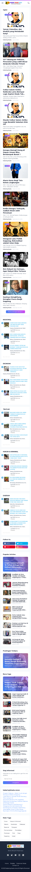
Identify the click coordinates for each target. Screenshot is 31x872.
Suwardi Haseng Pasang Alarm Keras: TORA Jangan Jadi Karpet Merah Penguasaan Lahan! (18, 324)
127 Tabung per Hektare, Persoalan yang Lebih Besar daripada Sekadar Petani (15, 62)
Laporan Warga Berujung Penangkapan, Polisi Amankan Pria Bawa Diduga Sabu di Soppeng (19, 467)
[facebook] (7, 855)
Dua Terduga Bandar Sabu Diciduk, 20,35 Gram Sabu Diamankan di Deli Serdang (18, 479)
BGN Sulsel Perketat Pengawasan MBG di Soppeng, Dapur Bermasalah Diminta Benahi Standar (18, 712)
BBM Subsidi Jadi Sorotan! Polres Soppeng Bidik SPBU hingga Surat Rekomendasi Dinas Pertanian (18, 608)
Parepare (14, 827)
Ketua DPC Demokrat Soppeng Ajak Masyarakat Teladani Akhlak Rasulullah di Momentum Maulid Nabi (19, 347)
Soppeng (6, 836)
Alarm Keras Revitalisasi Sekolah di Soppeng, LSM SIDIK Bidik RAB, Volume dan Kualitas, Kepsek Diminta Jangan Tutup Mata (19, 600)
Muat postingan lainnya (14, 311)
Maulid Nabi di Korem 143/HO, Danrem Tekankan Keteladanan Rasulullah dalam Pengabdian (18, 414)
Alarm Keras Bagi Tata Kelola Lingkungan (13, 181)
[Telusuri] (28, 3)
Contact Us (15, 865)
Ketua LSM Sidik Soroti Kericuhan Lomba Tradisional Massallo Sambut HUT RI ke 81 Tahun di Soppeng (19, 720)
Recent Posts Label (6, 356)
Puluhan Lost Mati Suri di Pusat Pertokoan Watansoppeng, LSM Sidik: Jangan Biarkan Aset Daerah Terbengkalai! (20, 625)
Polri (13, 833)
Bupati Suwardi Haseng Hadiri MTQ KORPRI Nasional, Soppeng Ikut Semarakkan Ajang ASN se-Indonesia (18, 335)
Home (7, 863)
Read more (18, 330)
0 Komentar (13, 331)
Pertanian (7, 833)
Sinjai (19, 833)
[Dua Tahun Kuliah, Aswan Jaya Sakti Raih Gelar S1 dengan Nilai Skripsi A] (7, 633)
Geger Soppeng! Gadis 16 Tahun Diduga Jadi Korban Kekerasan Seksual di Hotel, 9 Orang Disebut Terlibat (19, 456)
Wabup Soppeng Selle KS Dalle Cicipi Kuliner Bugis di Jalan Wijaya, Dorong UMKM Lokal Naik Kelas (18, 392)
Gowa (5, 821)
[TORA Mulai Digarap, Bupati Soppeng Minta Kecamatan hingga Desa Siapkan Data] (7, 593)
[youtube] (15, 855)
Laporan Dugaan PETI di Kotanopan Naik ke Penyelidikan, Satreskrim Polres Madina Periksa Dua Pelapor (19, 523)
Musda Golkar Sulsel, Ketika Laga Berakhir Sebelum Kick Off (15, 122)
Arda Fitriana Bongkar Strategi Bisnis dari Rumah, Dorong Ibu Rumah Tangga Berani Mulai (19, 381)
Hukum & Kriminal (15, 821)
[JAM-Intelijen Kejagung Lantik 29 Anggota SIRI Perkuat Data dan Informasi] (7, 737)
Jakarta (6, 824)
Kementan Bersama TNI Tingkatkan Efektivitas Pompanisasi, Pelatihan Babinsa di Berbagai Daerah (15, 801)
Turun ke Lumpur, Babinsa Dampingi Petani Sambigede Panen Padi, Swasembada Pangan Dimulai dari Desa (18, 425)
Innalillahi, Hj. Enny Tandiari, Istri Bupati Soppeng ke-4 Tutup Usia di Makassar (19, 576)
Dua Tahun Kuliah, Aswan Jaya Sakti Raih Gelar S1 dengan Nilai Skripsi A (19, 633)
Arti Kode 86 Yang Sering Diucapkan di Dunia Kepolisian (18, 641)
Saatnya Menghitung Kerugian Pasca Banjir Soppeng (12, 299)
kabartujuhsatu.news (12, 868)
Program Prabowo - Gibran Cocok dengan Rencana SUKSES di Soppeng (15, 794)
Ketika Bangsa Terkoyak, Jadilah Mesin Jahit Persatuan (14, 211)
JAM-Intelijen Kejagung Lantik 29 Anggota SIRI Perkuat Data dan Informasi (19, 736)
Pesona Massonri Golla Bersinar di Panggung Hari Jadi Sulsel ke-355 (12, 805)
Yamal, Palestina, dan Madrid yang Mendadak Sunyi (13, 31)
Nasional (6, 827)
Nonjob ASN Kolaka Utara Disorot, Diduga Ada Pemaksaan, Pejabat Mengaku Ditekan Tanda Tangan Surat (19, 500)
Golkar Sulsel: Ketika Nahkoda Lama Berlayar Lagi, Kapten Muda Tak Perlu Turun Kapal (13, 92)
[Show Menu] (2, 3)
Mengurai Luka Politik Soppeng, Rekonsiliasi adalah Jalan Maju (12, 241)
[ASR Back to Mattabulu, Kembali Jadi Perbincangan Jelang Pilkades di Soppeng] (7, 753)
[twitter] (11, 855)
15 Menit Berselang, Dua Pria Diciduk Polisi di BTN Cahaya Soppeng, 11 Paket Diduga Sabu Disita (20, 703)
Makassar (22, 824)
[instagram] (19, 855)
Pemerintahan (8, 830)
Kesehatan (14, 824)
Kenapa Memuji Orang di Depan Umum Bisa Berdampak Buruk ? (14, 152)
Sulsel (13, 836)
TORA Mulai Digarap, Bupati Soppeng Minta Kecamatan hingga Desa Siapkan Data (20, 592)
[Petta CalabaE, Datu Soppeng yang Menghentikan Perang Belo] (7, 617)
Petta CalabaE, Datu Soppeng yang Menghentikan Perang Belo (19, 616)
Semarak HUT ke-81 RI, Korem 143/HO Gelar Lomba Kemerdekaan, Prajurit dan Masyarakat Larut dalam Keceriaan (19, 511)
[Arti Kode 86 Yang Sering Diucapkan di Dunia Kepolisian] (7, 641)
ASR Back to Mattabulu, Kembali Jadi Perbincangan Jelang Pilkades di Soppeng (19, 752)
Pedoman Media (21, 863)
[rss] (23, 855)
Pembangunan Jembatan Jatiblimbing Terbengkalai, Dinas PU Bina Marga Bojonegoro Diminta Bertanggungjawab (14, 809)
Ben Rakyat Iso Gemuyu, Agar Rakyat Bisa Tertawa (14, 270)
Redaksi (12, 863)
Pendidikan (18, 830)
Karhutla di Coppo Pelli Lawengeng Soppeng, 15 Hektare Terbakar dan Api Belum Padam (20, 760)
